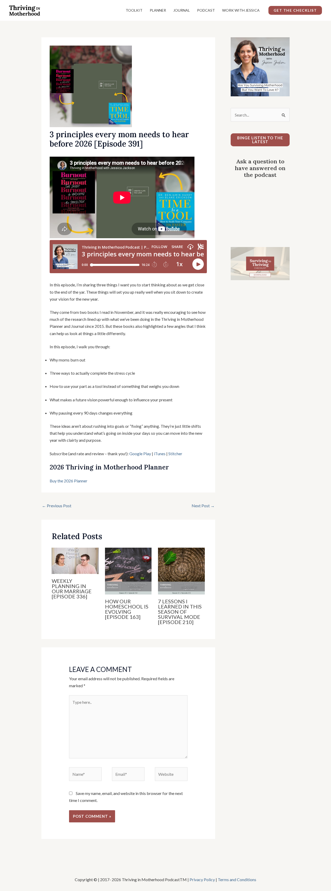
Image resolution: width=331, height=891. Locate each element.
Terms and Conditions (237, 879)
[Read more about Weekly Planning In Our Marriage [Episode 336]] (75, 560)
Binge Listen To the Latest (260, 139)
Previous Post (56, 505)
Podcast (206, 10)
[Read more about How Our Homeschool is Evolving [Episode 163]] (128, 570)
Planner (158, 10)
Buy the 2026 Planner (68, 480)
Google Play (140, 453)
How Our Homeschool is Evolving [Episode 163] (126, 609)
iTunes (159, 453)
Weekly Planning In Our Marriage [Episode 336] (72, 588)
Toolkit (134, 10)
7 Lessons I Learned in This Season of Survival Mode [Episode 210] (180, 611)
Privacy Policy (202, 879)
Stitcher (175, 453)
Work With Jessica (241, 10)
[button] (295, 10)
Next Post (203, 505)
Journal (181, 10)
